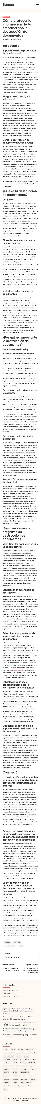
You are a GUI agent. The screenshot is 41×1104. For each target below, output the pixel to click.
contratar (26, 1059)
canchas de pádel (9, 1056)
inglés (32, 1066)
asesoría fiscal (8, 1053)
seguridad (21, 946)
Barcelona (26, 1053)
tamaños (33, 1079)
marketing (23, 1069)
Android (20, 1049)
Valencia (20, 1086)
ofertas (15, 1072)
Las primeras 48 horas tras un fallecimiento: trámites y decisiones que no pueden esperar (20, 1024)
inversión (15, 1069)
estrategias (31, 1062)
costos (34, 1059)
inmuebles (6, 1069)
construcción (17, 1059)
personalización (24, 1072)
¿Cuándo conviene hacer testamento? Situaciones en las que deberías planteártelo (20, 1018)
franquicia (14, 1066)
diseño (5, 1062)
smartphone (24, 1079)
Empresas (6, 16)
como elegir (7, 1059)
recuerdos (17, 1076)
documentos (17, 942)
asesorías (17, 1053)
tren (14, 1086)
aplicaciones (29, 1049)
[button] (12, 957)
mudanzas (6, 1072)
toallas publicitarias (25, 1082)
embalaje (22, 1062)
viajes (5, 1089)
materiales (32, 1069)
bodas (34, 1053)
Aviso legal (6, 993)
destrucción (7, 942)
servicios (15, 1079)
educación (14, 1062)
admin (7, 953)
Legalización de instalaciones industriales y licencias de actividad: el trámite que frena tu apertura (18, 1011)
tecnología (7, 1082)
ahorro (6, 1049)
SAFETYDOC (18, 670)
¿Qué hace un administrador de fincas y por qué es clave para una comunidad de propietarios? (20, 1030)
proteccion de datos (9, 946)
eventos (6, 1066)
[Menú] (37, 4)
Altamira (25, 1101)
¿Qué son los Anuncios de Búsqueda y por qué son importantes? (20, 1036)
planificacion (7, 1076)
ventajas (28, 1086)
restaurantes (26, 1076)
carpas (19, 1056)
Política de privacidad (10, 990)
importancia (23, 1066)
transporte (7, 1086)
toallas (15, 1082)
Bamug (8, 4)
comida (26, 1056)
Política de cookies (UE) (11, 996)
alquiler (13, 1049)
